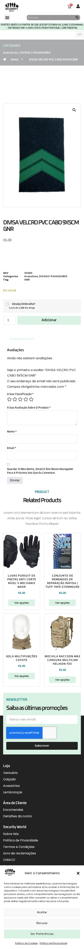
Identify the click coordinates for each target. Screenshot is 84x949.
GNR (27, 279)
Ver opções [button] (62, 602)
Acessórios (10, 52)
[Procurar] (77, 17)
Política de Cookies (26, 943)
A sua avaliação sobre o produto (29, 407)
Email (11, 448)
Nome (12, 431)
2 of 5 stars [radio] (15, 399)
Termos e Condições (19, 847)
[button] (78, 873)
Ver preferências (42, 934)
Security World (14, 827)
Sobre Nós (11, 834)
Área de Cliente (15, 803)
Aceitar (42, 912)
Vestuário (10, 773)
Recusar (42, 923)
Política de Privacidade (53, 943)
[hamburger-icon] (79, 34)
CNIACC (9, 860)
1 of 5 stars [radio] (9, 399)
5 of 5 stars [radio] (31, 399)
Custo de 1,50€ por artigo (22, 308)
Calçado (9, 779)
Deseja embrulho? (23, 304)
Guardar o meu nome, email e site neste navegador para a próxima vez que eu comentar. (40, 471)
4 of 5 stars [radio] (25, 399)
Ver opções (21, 602)
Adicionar (49, 320)
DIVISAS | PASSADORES (35, 52)
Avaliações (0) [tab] (21, 338)
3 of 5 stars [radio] (20, 399)
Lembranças (12, 792)
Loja (6, 766)
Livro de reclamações (19, 853)
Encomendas (13, 809)
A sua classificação (20, 394)
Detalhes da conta (17, 816)
